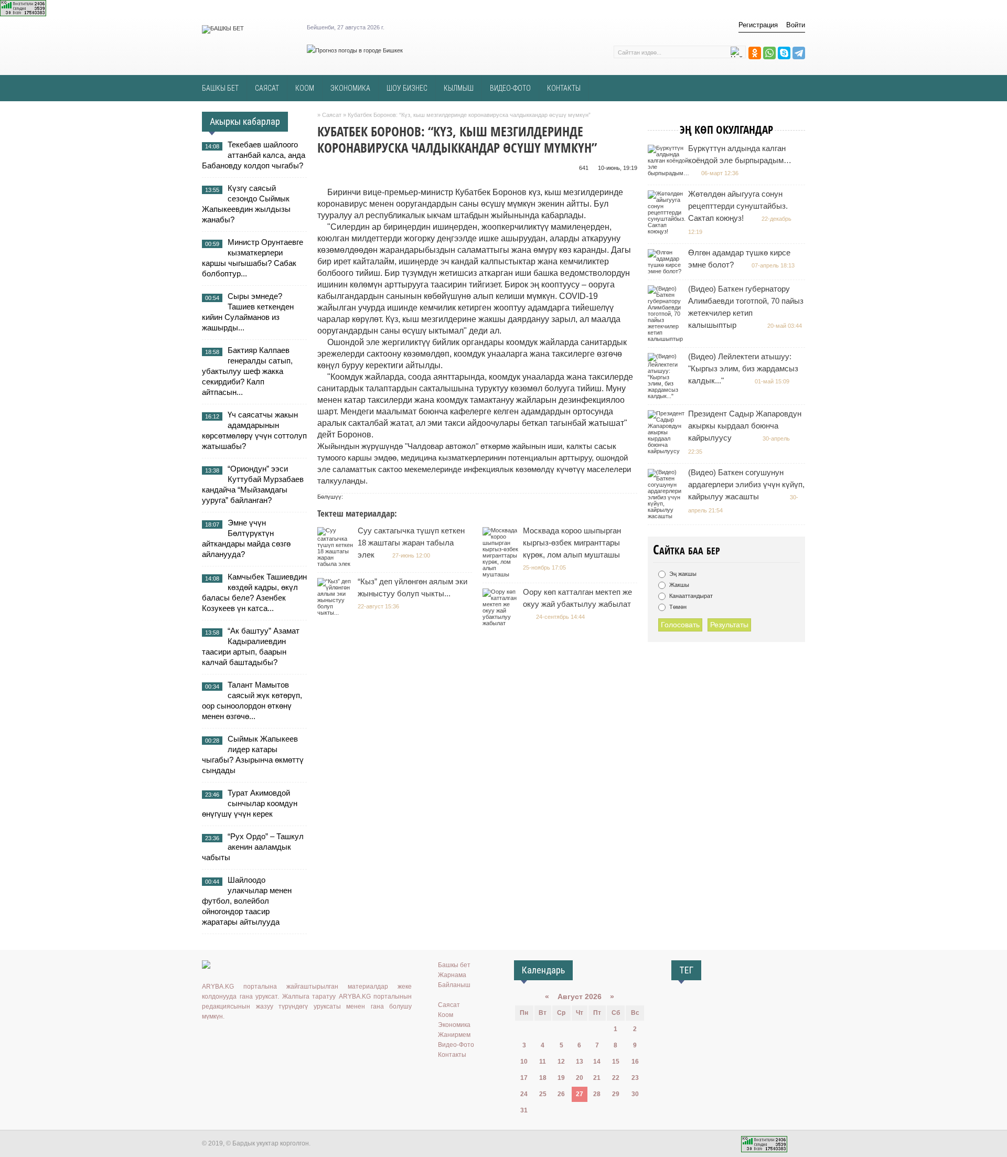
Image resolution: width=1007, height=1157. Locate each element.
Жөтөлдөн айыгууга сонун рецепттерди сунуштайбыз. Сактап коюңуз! (738, 205)
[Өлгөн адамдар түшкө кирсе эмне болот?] (667, 271)
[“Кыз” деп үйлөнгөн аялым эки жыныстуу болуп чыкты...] (337, 612)
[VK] (208, 1038)
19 (561, 1077)
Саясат (449, 1005)
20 (579, 1077)
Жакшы (678, 585)
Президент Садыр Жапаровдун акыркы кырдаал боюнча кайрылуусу (744, 425)
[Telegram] (798, 53)
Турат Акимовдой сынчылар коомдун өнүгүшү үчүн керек (249, 803)
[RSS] (284, 1038)
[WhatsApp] (769, 53)
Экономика (454, 1025)
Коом (445, 1015)
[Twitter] (238, 1038)
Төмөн (677, 607)
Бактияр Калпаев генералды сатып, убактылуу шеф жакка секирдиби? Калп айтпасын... (247, 371)
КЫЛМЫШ (459, 88)
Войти (795, 25)
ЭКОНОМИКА (350, 88)
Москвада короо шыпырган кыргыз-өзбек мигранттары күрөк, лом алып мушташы (572, 542)
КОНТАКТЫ (564, 88)
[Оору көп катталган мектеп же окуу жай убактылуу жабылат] (502, 623)
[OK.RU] (223, 1038)
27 (579, 1094)
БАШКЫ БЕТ (220, 88)
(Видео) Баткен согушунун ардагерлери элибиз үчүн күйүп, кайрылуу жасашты (746, 484)
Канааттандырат (690, 596)
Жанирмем (454, 1034)
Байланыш (454, 985)
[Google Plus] (269, 1038)
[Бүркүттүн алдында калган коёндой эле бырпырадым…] (670, 173)
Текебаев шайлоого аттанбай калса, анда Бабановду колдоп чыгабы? (253, 155)
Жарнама (452, 975)
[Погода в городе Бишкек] (355, 50)
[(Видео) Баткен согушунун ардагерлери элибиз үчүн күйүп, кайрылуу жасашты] (667, 516)
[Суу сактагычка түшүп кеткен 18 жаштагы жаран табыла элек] (337, 564)
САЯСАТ (267, 88)
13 (579, 1061)
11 (542, 1061)
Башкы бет (454, 965)
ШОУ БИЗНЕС (407, 88)
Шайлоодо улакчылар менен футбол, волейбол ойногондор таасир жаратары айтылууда (247, 900)
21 (597, 1077)
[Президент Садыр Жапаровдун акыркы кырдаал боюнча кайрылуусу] (667, 451)
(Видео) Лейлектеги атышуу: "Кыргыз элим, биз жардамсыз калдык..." (743, 368)
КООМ (304, 88)
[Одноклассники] (754, 53)
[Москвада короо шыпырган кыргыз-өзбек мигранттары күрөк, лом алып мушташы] (502, 574)
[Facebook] (254, 1038)
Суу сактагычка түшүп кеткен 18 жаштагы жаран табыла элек (411, 542)
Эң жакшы (682, 574)
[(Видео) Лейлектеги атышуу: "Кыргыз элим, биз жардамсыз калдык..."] (667, 396)
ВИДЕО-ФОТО (510, 88)
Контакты (452, 1054)
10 (524, 1061)
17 (524, 1077)
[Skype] (784, 53)
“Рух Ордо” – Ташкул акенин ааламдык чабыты (253, 847)
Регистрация (758, 25)
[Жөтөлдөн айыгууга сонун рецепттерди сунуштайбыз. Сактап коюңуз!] (668, 231)
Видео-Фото (456, 1044)
